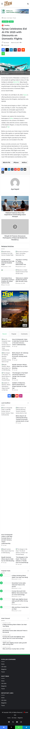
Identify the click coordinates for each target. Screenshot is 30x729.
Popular (14, 334)
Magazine (3, 669)
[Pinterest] (19, 50)
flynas (25, 95)
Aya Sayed (6, 42)
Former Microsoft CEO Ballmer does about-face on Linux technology (19, 592)
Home (4, 18)
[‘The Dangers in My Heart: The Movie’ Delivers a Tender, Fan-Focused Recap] (6, 376)
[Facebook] (3, 50)
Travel (14, 18)
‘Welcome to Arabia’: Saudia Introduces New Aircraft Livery (22, 279)
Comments (24, 334)
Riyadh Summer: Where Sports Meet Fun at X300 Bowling (19, 366)
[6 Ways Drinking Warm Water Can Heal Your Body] (5, 578)
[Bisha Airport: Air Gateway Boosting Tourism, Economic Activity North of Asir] (6, 357)
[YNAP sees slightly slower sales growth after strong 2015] (5, 601)
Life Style (9, 18)
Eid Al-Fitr (16, 82)
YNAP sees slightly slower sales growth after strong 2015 (20, 600)
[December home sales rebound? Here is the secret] (5, 585)
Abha (11, 118)
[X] (7, 50)
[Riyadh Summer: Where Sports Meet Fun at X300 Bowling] (6, 367)
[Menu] (2, 4)
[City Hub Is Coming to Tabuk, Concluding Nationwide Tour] (22, 254)
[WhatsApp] (3, 53)
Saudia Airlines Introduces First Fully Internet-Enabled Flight (7, 262)
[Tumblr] (15, 50)
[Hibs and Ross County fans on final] (5, 609)
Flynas (16, 162)
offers (25, 162)
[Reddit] (23, 50)
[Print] (3, 172)
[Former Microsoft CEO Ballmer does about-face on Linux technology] (5, 593)
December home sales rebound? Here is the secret (19, 584)
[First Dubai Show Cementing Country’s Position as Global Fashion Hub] (7, 272)
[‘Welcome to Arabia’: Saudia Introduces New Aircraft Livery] (22, 272)
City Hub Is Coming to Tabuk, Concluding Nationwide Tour (21, 262)
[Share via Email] (25, 169)
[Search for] (28, 4)
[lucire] (8, 3)
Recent (4, 334)
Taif (8, 127)
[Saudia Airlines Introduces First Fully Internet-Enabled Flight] (7, 254)
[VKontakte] (21, 169)
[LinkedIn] (11, 50)
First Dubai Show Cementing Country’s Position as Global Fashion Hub (7, 280)
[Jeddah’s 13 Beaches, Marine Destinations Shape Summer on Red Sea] (6, 386)
